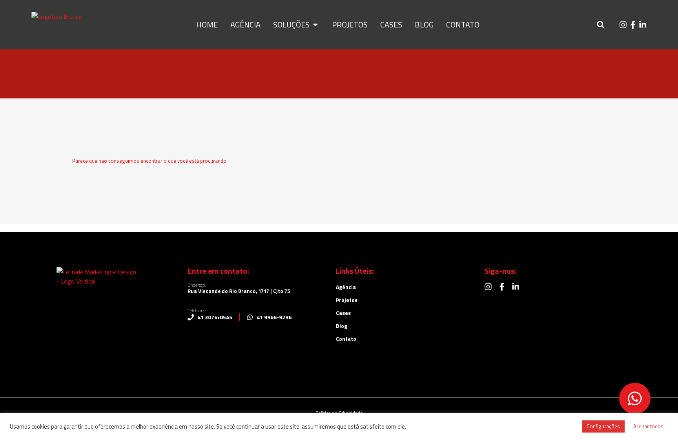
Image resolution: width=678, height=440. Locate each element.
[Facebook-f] (633, 25)
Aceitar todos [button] (648, 426)
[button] (600, 25)
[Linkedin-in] (643, 25)
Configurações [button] (603, 426)
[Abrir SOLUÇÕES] (315, 25)
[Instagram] (623, 25)
